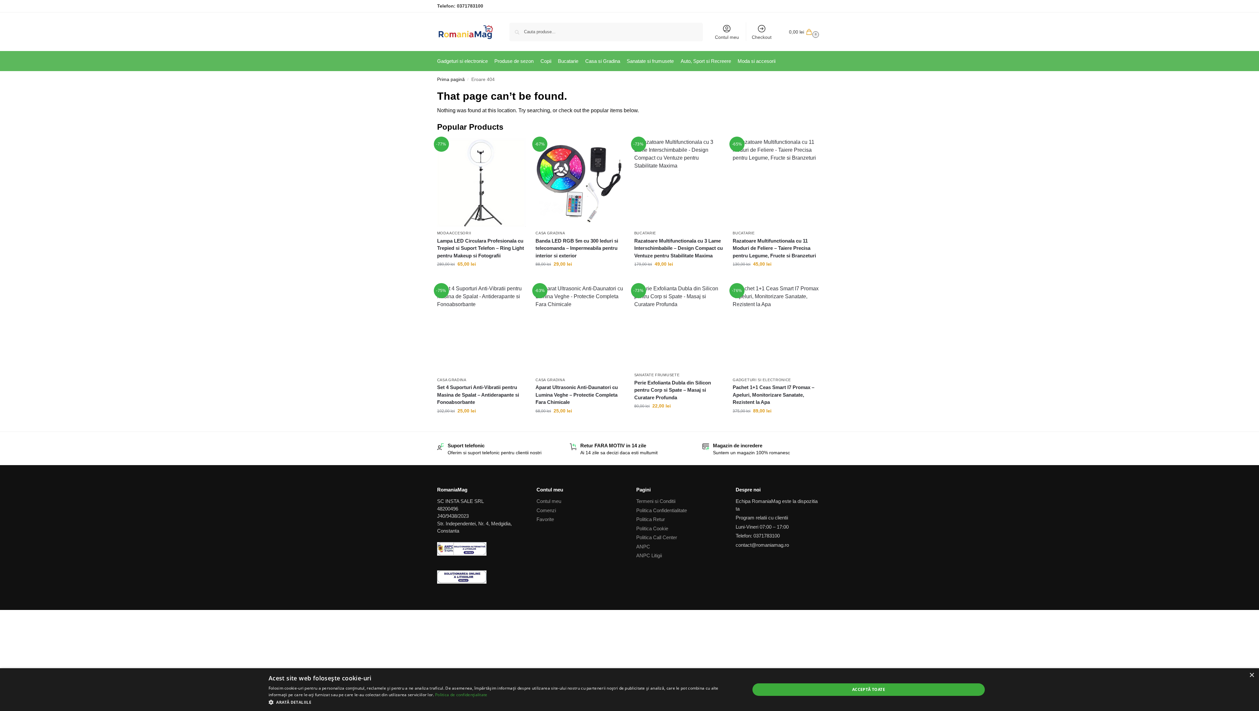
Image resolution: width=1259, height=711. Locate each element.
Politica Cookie (652, 528)
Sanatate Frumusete (657, 375)
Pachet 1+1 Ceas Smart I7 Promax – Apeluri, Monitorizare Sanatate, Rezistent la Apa (773, 394)
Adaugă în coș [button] (481, 278)
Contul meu (727, 37)
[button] (803, 32)
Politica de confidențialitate (461, 695)
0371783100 (470, 6)
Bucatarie (645, 233)
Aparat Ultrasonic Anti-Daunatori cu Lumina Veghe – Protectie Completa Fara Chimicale (577, 394)
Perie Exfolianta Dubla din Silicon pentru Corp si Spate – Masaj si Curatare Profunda (672, 390)
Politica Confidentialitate (661, 510)
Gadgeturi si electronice (762, 380)
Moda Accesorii (454, 233)
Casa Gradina (550, 233)
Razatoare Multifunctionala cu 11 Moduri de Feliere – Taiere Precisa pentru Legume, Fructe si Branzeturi (774, 248)
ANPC (643, 546)
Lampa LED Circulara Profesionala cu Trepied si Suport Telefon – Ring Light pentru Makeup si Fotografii (480, 248)
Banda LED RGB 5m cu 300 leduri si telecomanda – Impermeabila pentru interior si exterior (577, 248)
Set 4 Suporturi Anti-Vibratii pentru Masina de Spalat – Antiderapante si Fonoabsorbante (478, 394)
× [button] (1251, 675)
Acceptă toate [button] (868, 689)
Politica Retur (650, 519)
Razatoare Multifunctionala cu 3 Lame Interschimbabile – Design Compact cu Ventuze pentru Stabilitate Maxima (678, 248)
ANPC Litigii (649, 555)
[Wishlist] (516, 148)
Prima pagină (451, 79)
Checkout (762, 37)
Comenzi (546, 510)
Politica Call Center (656, 537)
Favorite (545, 519)
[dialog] (629, 689)
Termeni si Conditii (655, 501)
